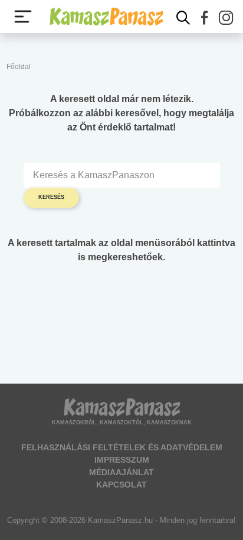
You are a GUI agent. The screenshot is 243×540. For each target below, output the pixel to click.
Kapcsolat (121, 484)
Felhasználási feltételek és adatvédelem (121, 447)
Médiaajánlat (121, 472)
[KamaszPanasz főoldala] (106, 16)
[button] (204, 18)
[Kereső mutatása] (183, 18)
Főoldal (18, 67)
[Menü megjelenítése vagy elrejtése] (23, 16)
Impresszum (121, 459)
